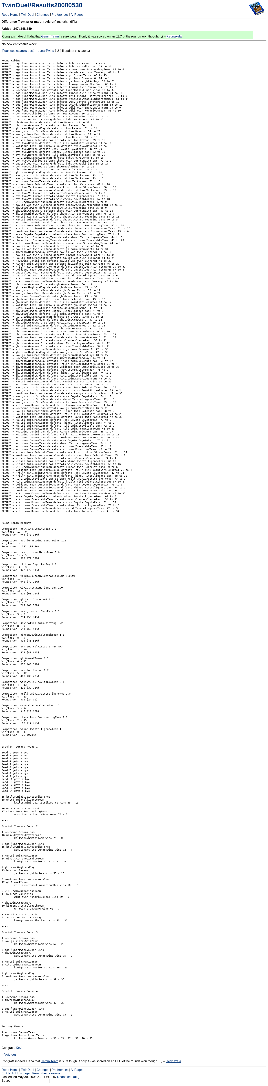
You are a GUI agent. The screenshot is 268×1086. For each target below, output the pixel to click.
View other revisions (46, 1073)
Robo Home (10, 14)
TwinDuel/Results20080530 (42, 5)
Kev (18, 1047)
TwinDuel (27, 14)
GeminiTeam (50, 36)
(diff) (76, 1077)
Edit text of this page (16, 1073)
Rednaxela (174, 36)
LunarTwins (46, 50)
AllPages (77, 14)
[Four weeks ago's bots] (18, 50)
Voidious (10, 1054)
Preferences (60, 14)
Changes (42, 14)
